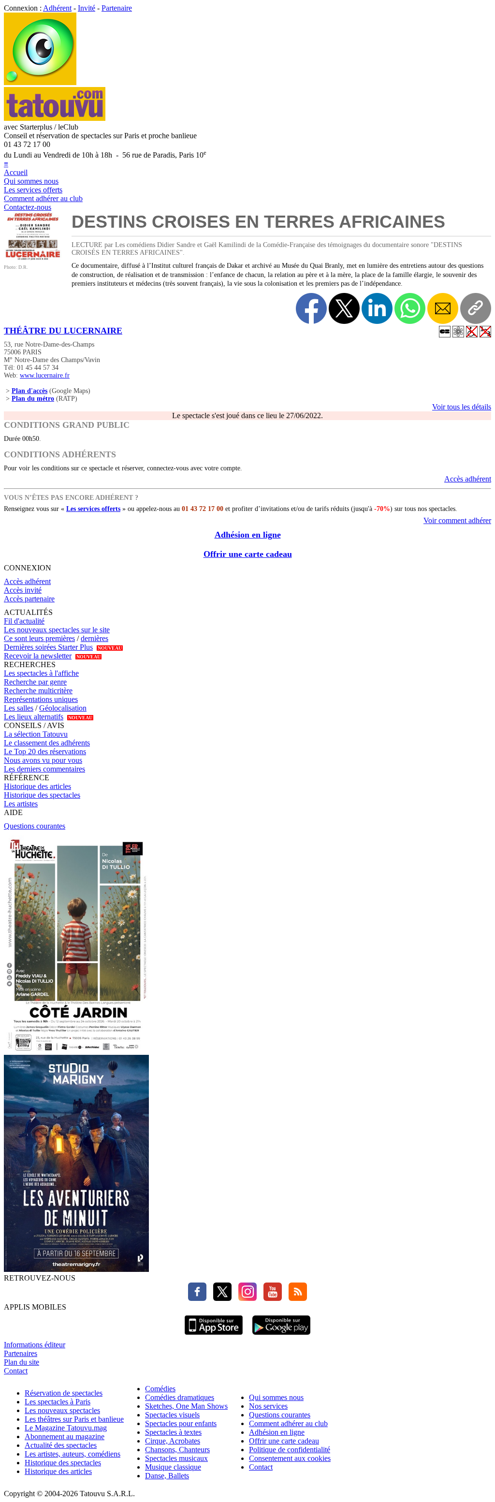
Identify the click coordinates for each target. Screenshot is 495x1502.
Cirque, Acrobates (172, 1441)
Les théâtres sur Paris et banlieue (74, 1419)
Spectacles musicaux (176, 1458)
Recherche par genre (35, 682)
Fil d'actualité (24, 621)
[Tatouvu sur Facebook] (197, 1298)
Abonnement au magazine (64, 1436)
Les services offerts (33, 190)
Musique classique (173, 1467)
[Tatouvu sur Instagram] (245, 1298)
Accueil (16, 172)
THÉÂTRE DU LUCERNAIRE (63, 330)
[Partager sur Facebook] (311, 308)
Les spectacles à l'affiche (41, 673)
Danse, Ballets (167, 1476)
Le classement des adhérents (47, 743)
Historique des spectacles (42, 795)
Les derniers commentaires (44, 769)
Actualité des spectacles (61, 1445)
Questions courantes (34, 826)
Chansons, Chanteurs (177, 1449)
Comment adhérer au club (43, 198)
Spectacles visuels (172, 1415)
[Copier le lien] (475, 308)
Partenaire (117, 8)
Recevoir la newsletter (38, 656)
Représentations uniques (41, 699)
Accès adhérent (467, 479)
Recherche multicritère (38, 690)
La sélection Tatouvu (36, 734)
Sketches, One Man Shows (186, 1406)
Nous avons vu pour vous (43, 760)
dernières (94, 638)
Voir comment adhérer (457, 520)
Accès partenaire (29, 599)
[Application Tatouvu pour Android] (281, 1336)
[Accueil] (40, 82)
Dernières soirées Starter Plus (48, 647)
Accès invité (23, 590)
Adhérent (57, 8)
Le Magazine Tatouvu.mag (66, 1428)
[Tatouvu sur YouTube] (270, 1298)
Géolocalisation (63, 708)
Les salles (18, 708)
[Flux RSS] (295, 1298)
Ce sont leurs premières (39, 638)
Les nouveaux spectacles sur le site (57, 630)
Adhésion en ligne (248, 535)
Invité (86, 8)
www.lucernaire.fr (45, 375)
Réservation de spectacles (63, 1393)
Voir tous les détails (461, 407)
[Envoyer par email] (442, 308)
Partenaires (20, 1353)
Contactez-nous (27, 207)
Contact (16, 1371)
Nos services (268, 1406)
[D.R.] (33, 257)
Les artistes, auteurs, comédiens (72, 1454)
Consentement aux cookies (290, 1458)
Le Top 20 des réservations (45, 751)
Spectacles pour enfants (181, 1423)
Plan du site (21, 1362)
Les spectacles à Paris (57, 1402)
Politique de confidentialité (289, 1449)
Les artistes (21, 804)
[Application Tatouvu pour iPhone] (214, 1336)
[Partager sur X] (344, 308)
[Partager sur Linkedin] (377, 308)
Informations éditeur (34, 1345)
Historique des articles (37, 786)
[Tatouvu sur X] (220, 1298)
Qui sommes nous (31, 181)
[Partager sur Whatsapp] (409, 308)
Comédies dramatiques (179, 1397)
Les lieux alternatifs (33, 717)
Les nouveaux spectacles (62, 1410)
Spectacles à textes (173, 1432)
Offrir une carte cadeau (248, 554)
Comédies (160, 1389)
